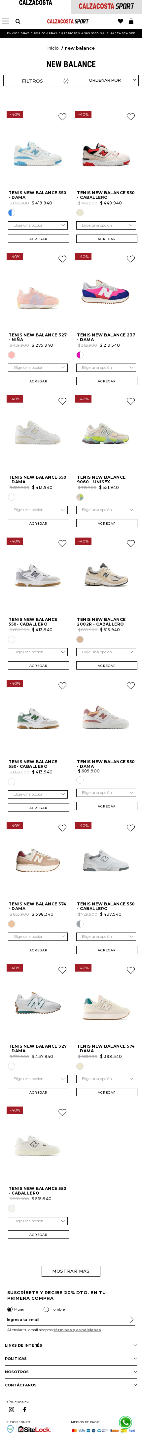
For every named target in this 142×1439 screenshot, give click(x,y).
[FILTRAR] (37, 81)
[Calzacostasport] (106, 7)
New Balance (80, 48)
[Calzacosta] (35, 3)
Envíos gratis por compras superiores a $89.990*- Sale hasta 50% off (71, 33)
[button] (11, 212)
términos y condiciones (77, 1330)
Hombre (58, 1309)
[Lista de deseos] (120, 21)
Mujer (19, 1309)
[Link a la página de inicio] (53, 48)
